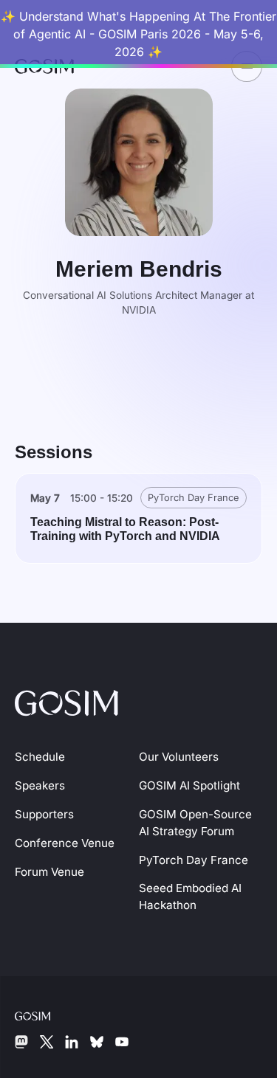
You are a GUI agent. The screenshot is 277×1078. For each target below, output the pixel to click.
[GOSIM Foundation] (44, 1014)
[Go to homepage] (66, 701)
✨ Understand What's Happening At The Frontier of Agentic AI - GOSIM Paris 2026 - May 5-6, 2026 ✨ (138, 34)
